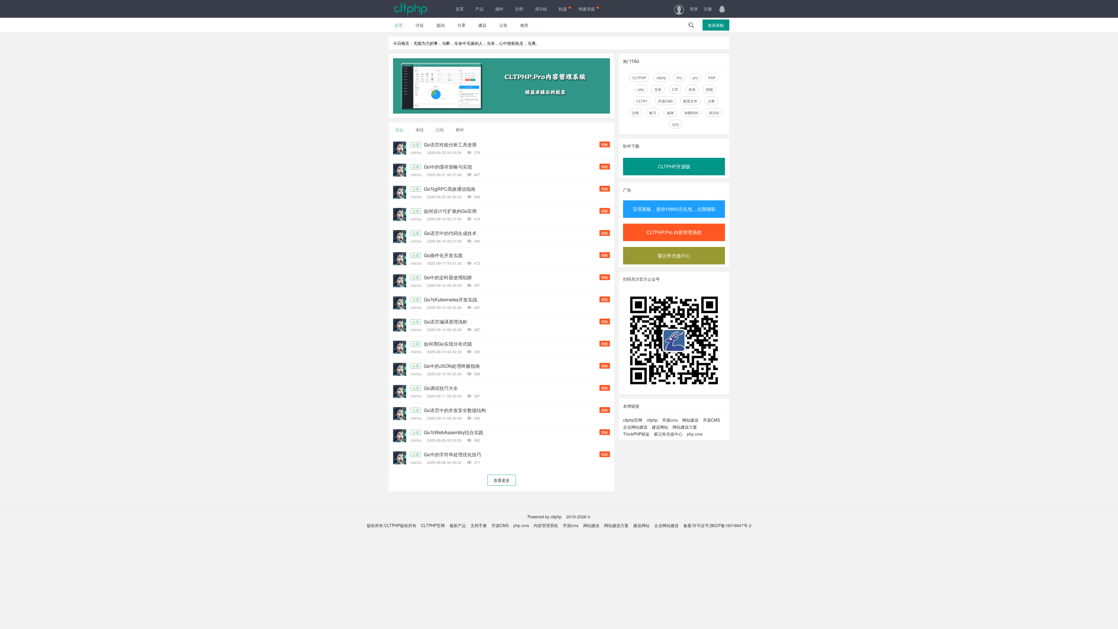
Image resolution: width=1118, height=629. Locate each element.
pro (695, 77)
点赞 (711, 100)
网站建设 (690, 420)
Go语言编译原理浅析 (445, 322)
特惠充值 (587, 9)
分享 (461, 25)
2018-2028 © (578, 517)
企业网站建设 (635, 427)
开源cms (670, 420)
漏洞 (670, 112)
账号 (652, 112)
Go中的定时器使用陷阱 (448, 277)
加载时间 (691, 112)
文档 (519, 9)
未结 (419, 129)
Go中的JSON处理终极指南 (452, 366)
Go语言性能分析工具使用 (450, 145)
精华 (460, 129)
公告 (503, 25)
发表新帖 (716, 25)
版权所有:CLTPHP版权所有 (391, 525)
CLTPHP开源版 (674, 166)
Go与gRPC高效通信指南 (449, 189)
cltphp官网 (632, 420)
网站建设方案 (685, 427)
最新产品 (458, 525)
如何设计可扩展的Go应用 (450, 211)
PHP (712, 77)
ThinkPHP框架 (636, 434)
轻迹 (563, 9)
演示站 (541, 9)
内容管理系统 (546, 525)
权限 (709, 89)
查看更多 (501, 480)
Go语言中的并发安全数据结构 (455, 410)
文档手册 (478, 525)
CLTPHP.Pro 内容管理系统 (674, 232)
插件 (499, 9)
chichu (417, 152)
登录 (694, 9)
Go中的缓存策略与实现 (448, 167)
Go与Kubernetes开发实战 (450, 299)
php (641, 89)
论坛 (675, 124)
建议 (482, 25)
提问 (440, 25)
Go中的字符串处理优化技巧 (452, 454)
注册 (708, 9)
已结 (440, 129)
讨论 (419, 25)
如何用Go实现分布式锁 (448, 344)
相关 (524, 25)
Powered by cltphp (545, 517)
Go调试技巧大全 (441, 388)
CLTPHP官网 (433, 525)
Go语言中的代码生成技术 (450, 233)
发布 (692, 89)
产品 (479, 9)
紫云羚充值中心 (674, 255)
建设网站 (660, 427)
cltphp (661, 77)
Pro (679, 77)
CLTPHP (639, 77)
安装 (657, 89)
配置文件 (690, 100)
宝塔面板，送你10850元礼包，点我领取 (674, 209)
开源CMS (665, 100)
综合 (399, 129)
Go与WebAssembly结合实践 (453, 432)
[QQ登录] (722, 8)
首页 (460, 9)
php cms (695, 434)
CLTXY (642, 100)
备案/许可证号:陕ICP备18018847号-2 (717, 525)
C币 (675, 89)
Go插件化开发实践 (443, 255)
